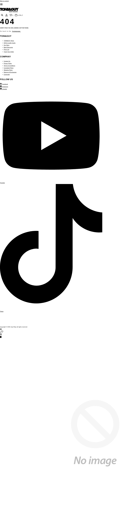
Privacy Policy (8, 63)
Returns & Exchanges (10, 72)
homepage (16, 31)
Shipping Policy (8, 70)
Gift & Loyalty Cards (9, 43)
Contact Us (7, 61)
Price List (6, 49)
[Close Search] (0, 337)
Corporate (7, 74)
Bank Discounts (8, 47)
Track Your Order (9, 51)
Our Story (6, 45)
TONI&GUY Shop (9, 40)
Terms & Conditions (9, 65)
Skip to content (4, 1)
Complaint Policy (8, 68)
